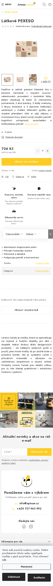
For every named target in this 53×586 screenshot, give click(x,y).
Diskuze (29, 233)
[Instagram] (31, 526)
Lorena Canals (45, 170)
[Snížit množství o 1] (37, 150)
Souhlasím (39, 577)
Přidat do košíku (26, 161)
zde (4, 559)
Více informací (31, 124)
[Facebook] (24, 526)
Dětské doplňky (42, 270)
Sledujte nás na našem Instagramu (9, 403)
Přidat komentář (26, 310)
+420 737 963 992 (29, 509)
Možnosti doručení (14, 137)
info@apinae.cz (29, 503)
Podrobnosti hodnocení (42, 26)
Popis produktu (13, 233)
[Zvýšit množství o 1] (47, 150)
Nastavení (26, 566)
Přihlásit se (39, 451)
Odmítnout (14, 577)
